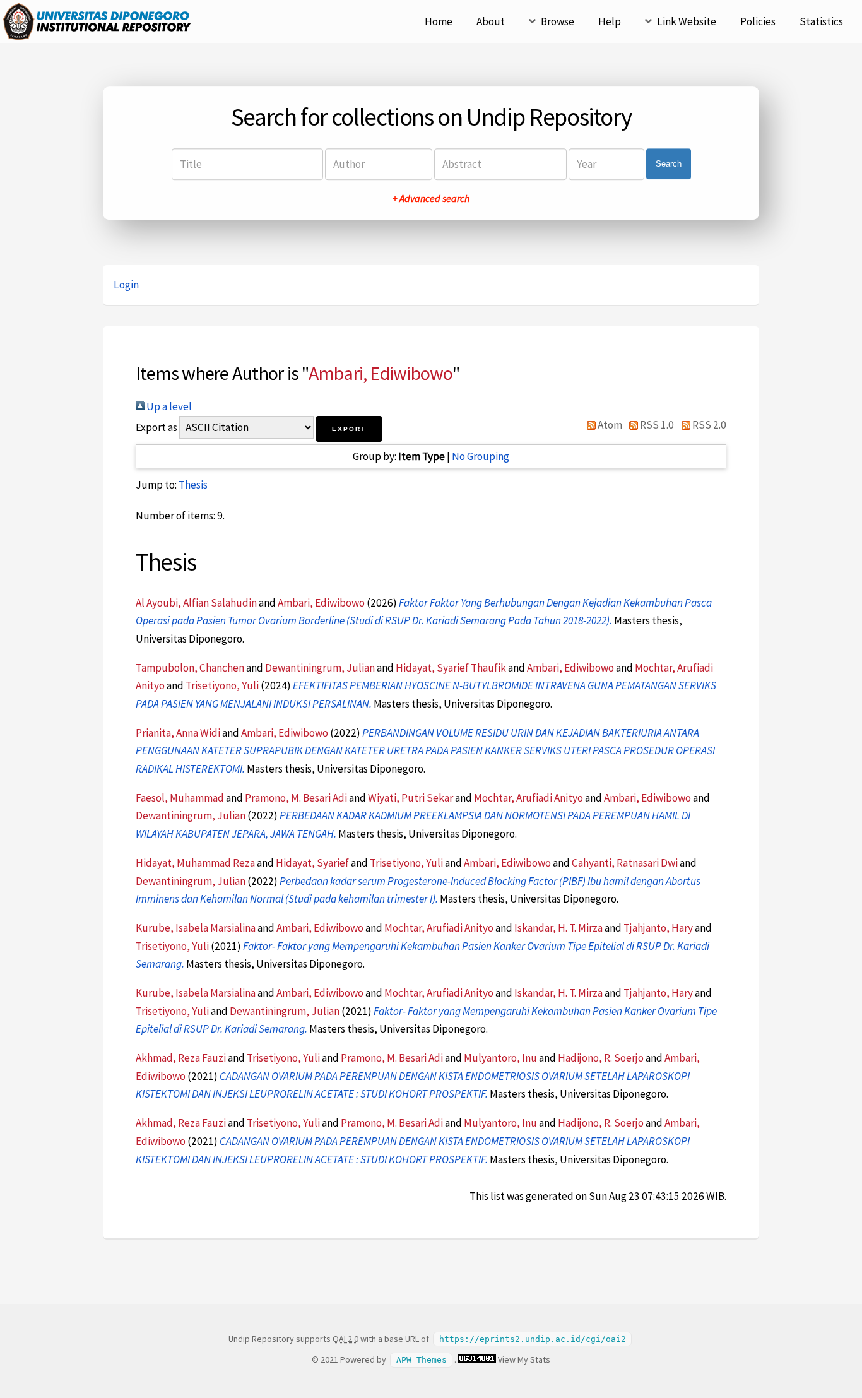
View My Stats (524, 1359)
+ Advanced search (431, 198)
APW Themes (421, 1360)
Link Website (686, 21)
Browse (557, 21)
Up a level (168, 406)
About (490, 21)
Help (609, 21)
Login (126, 285)
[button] (349, 429)
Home (438, 21)
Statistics (821, 21)
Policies (758, 21)
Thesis (193, 485)
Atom (609, 425)
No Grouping (480, 456)
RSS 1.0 (656, 425)
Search (669, 164)
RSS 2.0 (708, 425)
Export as (156, 427)
